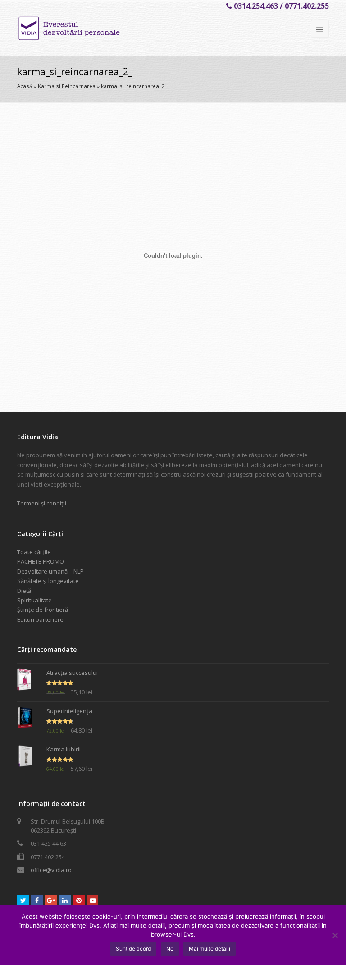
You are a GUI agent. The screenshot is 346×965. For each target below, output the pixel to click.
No (169, 948)
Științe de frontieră (42, 609)
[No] (334, 935)
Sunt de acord (133, 948)
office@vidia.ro (51, 870)
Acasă (24, 86)
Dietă (24, 591)
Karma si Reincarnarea (67, 86)
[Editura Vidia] (88, 28)
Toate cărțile (34, 552)
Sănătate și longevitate (48, 581)
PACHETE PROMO (40, 561)
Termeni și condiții (41, 503)
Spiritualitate (34, 600)
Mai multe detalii (209, 948)
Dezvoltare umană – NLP (50, 571)
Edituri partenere (40, 619)
